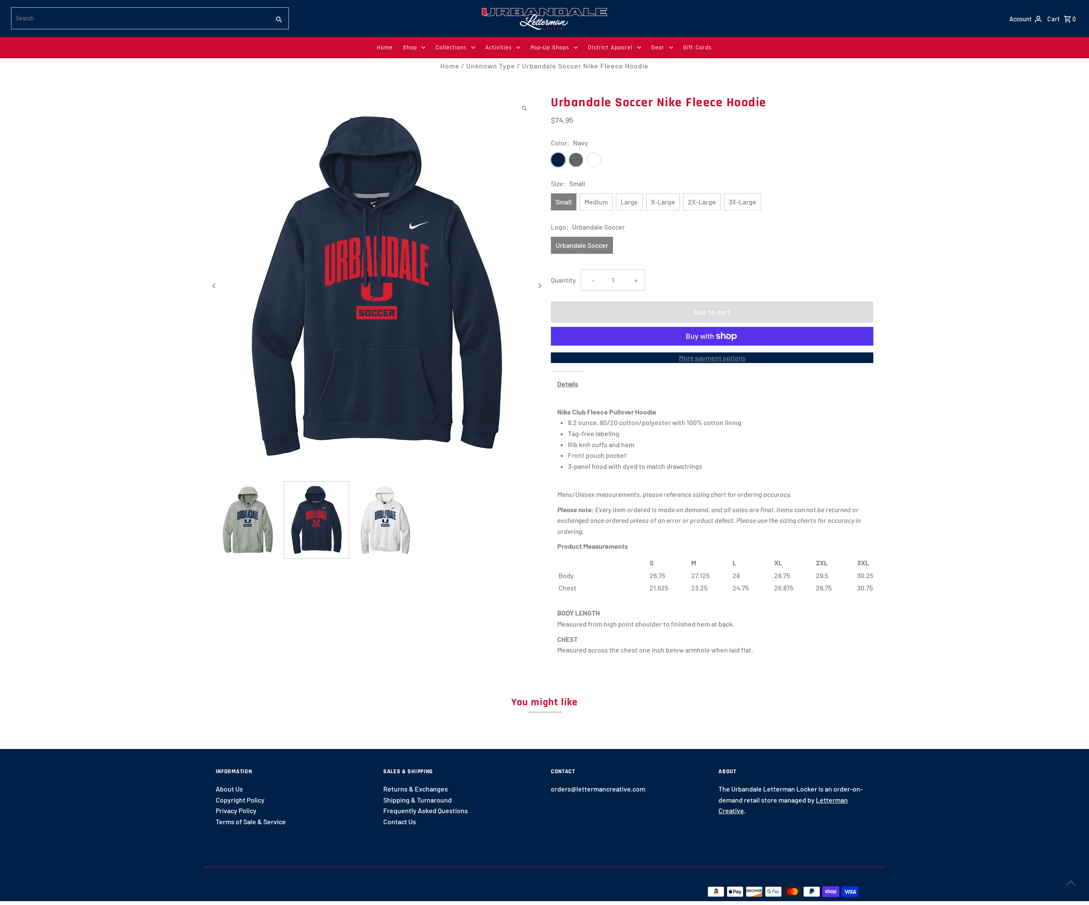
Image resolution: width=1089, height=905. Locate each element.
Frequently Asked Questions (425, 810)
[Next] (539, 285)
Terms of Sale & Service (251, 821)
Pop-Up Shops (549, 47)
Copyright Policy (240, 800)
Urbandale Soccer (582, 245)
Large (629, 202)
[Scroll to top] (1070, 882)
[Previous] (214, 285)
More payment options (712, 358)
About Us (229, 789)
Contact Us (399, 821)
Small (564, 202)
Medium (596, 202)
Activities (498, 47)
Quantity (563, 280)
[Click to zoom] (524, 108)
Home (385, 47)
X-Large (663, 202)
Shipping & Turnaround (417, 800)
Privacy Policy (236, 810)
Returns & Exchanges (415, 789)
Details (567, 384)
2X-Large (702, 202)
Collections (451, 47)
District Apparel (610, 47)
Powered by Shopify (359, 892)
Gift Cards (697, 47)
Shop (410, 47)
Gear (657, 47)
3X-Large (742, 202)
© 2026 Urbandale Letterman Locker (271, 892)
